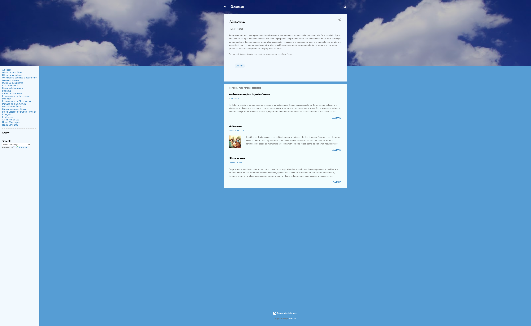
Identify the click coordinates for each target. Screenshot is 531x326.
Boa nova (6, 91)
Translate (23, 147)
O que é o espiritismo (12, 83)
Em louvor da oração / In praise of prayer (249, 94)
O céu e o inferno (10, 80)
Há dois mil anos (10, 125)
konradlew (292, 319)
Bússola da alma (237, 158)
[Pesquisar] (345, 7)
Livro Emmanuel (10, 85)
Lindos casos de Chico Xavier (16, 101)
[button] (339, 20)
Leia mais (336, 118)
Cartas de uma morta (12, 93)
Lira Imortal (7, 117)
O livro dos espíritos (12, 72)
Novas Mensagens (11, 122)
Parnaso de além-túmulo (14, 104)
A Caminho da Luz (10, 119)
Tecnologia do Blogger (286, 313)
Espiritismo (237, 6)
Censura (240, 66)
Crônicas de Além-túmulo (14, 109)
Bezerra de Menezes (12, 88)
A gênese (6, 70)
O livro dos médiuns (12, 75)
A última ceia (235, 126)
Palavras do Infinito (11, 106)
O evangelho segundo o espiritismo (19, 77)
